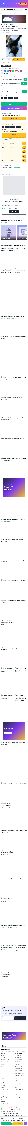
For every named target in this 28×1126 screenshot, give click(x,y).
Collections (3, 1057)
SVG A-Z (16, 1085)
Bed (7, 32)
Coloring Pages (4, 1089)
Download (14, 135)
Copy (25, 79)
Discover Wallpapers (5, 1059)
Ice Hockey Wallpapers (19, 1075)
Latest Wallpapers (5, 1061)
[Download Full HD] (24, 147)
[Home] (1, 24)
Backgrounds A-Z (18, 1082)
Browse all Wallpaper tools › (7, 222)
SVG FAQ (3, 1099)
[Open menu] (25, 9)
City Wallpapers (18, 1055)
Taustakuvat (19, 1115)
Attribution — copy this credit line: (9, 76)
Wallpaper (20, 1107)
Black (4, 32)
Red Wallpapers (18, 1057)
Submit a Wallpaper (19, 1096)
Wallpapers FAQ (4, 1094)
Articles (2, 1066)
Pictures (3, 1083)
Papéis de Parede (16, 1109)
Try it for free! (14, 118)
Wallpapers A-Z (18, 1080)
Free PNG (3, 1087)
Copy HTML (24, 83)
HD (2, 98)
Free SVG (3, 1085)
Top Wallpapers (4, 1063)
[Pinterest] (10, 71)
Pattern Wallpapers (19, 1066)
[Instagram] (16, 71)
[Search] (21, 9)
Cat (1, 32)
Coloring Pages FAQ (5, 1103)
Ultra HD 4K (10, 98)
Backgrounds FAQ (5, 1096)
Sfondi (4, 1111)
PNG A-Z (16, 1087)
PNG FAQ (3, 1101)
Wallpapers (6, 24)
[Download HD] (24, 143)
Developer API (18, 1097)
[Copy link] (21, 71)
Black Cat (11, 24)
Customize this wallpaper (14, 108)
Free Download (15, 104)
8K (17, 98)
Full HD (5, 98)
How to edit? (12, 169)
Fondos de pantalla (12, 1111)
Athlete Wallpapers (19, 1061)
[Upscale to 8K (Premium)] (24, 160)
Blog (16, 1094)
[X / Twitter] (8, 71)
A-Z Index (3, 1055)
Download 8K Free (18, 1123)
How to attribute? (4, 85)
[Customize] (25, 1123)
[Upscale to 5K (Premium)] (24, 156)
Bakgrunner (12, 1115)
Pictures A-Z (17, 1083)
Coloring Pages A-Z (19, 1089)
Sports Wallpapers (19, 1068)
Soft (9, 32)
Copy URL (24, 91)
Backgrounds (4, 1082)
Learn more (8, 1018)
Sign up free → (20, 1018)
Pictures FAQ (4, 1097)
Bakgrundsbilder (6, 1109)
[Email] (18, 71)
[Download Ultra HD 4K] (24, 151)
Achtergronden (6, 1113)
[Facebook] (5, 71)
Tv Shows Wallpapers (19, 1073)
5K (14, 98)
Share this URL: (4, 89)
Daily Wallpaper (4, 1064)
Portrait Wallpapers (19, 1059)
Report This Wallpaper (6, 174)
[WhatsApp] (13, 71)
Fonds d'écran (15, 1113)
